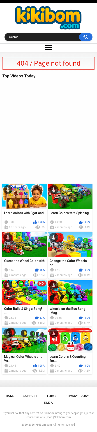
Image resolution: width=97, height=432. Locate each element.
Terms (51, 395)
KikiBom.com (44, 424)
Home (10, 395)
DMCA (48, 402)
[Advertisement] (48, 130)
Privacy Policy (77, 395)
